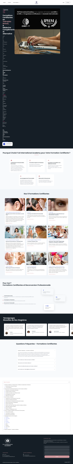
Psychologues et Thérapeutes (10, 413)
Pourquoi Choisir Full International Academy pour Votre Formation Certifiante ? (15, 388)
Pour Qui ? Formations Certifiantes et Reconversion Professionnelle (14, 410)
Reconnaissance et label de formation (11, 386)
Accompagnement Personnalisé (10, 394)
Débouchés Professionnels (10, 395)
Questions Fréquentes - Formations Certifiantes (11, 429)
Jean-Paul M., (8, 418)
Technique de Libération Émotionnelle (11, 399)
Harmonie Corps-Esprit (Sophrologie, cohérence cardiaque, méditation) (16, 405)
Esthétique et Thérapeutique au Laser (11, 409)
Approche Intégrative (9, 407)
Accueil (4, 2)
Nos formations (15, 2)
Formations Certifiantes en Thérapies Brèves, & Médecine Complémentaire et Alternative (17, 384)
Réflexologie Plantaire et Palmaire (11, 406)
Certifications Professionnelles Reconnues (12, 390)
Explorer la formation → (9, 223)
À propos (9, 2)
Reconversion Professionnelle (10, 414)
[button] (70, 321)
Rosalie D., (7, 417)
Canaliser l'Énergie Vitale (9, 403)
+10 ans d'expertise (8, 387)
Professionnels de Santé (9, 411)
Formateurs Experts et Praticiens (10, 391)
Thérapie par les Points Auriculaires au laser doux (13, 398)
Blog (63, 2)
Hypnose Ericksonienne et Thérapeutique (12, 402)
